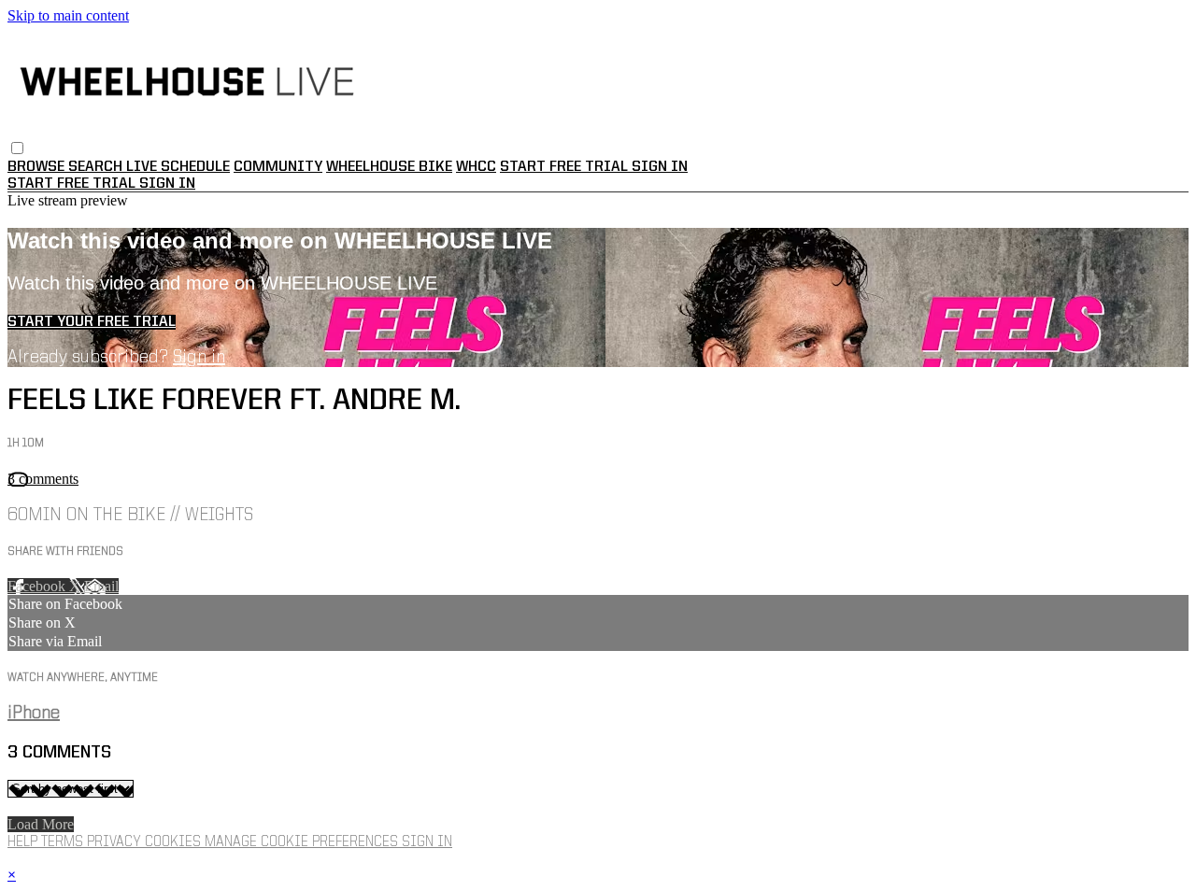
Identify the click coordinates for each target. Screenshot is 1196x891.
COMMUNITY (278, 167)
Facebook (38, 586)
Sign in (660, 167)
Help (24, 842)
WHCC (476, 167)
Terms (64, 842)
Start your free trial (91, 322)
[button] (17, 148)
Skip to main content (68, 15)
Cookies (175, 842)
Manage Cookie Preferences (303, 842)
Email (101, 586)
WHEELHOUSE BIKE (389, 167)
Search (97, 167)
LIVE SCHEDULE (178, 167)
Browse (37, 167)
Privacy (116, 842)
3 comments (42, 479)
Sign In (167, 184)
